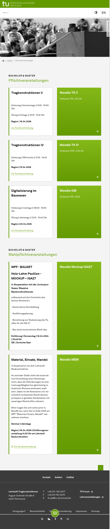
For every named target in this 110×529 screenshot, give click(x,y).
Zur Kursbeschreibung (22, 128)
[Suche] (42, 519)
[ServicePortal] (61, 519)
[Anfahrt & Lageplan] (55, 519)
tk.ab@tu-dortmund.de (59, 498)
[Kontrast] (96, 13)
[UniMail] (68, 519)
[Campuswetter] (48, 519)
